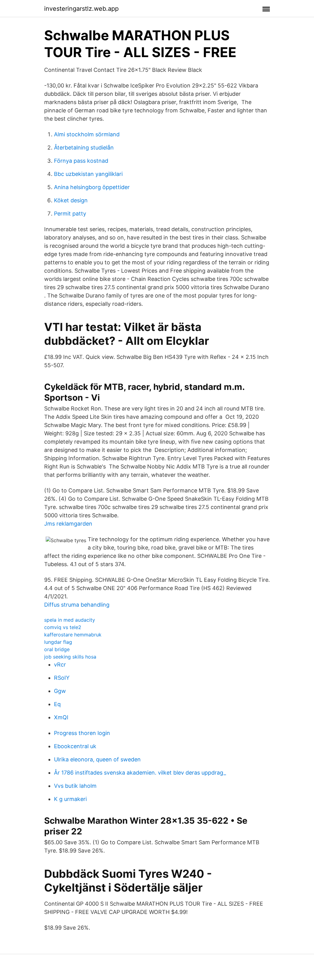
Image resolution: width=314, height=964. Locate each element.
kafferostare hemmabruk (72, 635)
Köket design (71, 200)
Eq (57, 704)
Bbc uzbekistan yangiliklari (88, 174)
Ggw (60, 691)
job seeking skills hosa (70, 657)
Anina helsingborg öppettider (92, 187)
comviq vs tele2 (62, 627)
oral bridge (57, 649)
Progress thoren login (82, 733)
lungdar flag (58, 642)
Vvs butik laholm (75, 786)
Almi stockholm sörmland (87, 134)
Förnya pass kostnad (81, 160)
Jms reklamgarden (68, 523)
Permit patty (70, 213)
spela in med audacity (69, 620)
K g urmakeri (70, 799)
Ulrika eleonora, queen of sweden (97, 759)
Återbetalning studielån (84, 147)
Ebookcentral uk (75, 746)
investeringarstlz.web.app (81, 9)
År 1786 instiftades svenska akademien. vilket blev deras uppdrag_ (140, 772)
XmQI (61, 717)
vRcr (60, 664)
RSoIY (62, 677)
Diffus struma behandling (76, 604)
